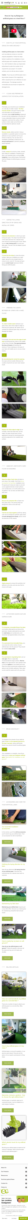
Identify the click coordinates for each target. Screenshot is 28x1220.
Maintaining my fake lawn (10, 903)
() (25, 3)
